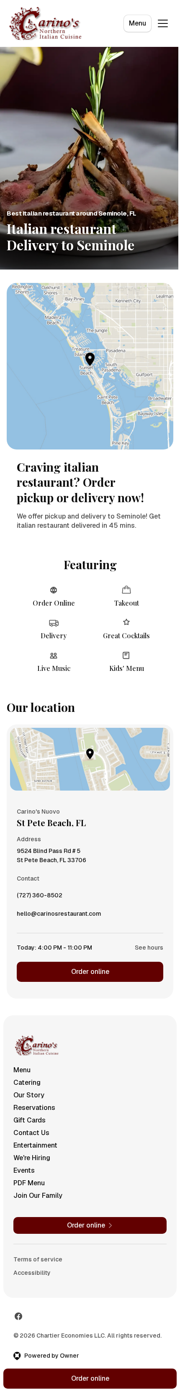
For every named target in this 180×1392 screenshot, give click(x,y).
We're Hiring (31, 1157)
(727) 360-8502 (39, 897)
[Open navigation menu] (162, 23)
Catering (27, 1082)
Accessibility (32, 1272)
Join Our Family (37, 1195)
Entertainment (35, 1145)
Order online (90, 971)
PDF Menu (29, 1183)
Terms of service (37, 1259)
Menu (137, 23)
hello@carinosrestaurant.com (59, 916)
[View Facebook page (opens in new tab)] (18, 1316)
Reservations (34, 1107)
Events (24, 1170)
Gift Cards (29, 1120)
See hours (149, 947)
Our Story (28, 1095)
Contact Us (31, 1132)
